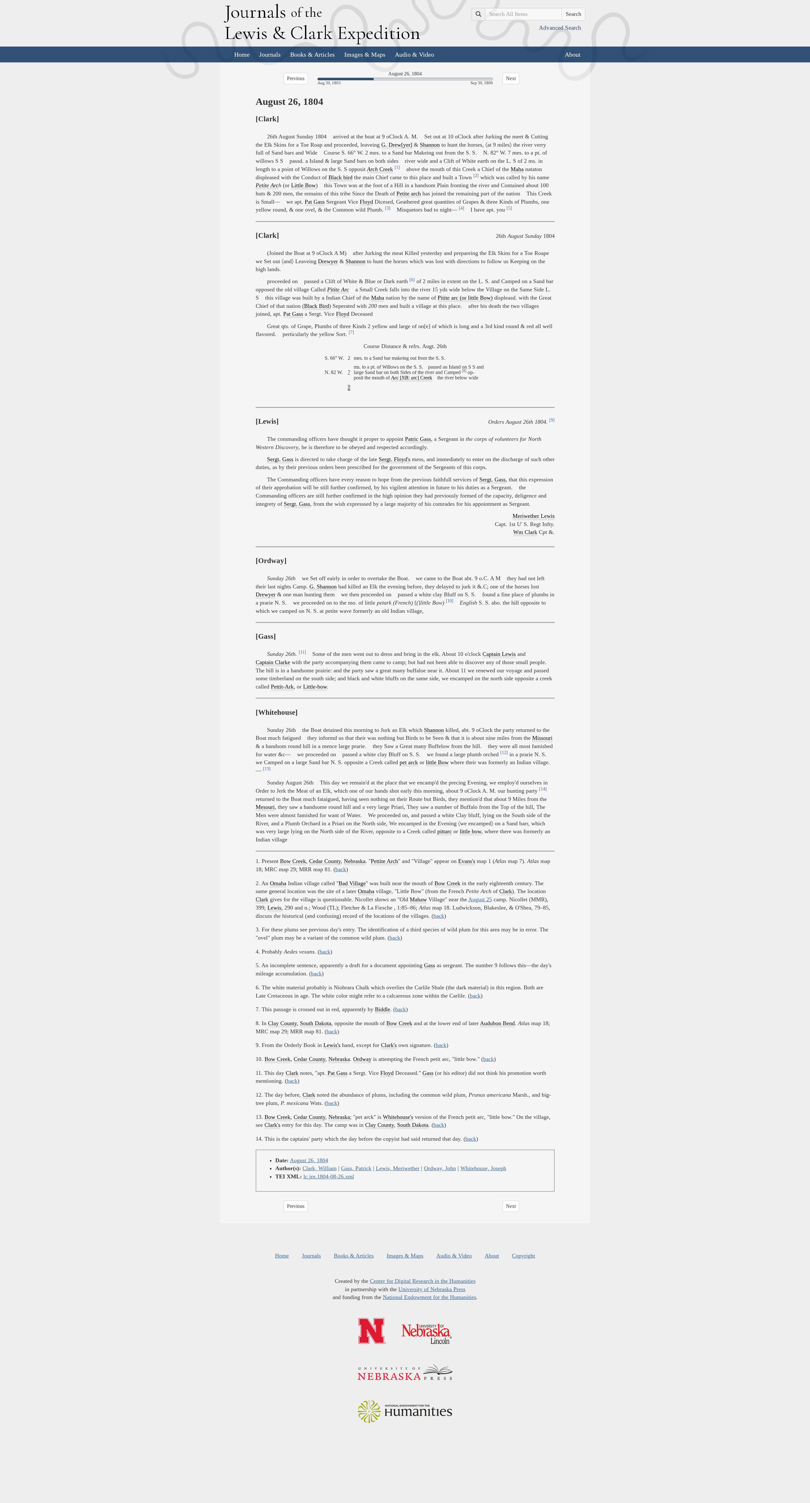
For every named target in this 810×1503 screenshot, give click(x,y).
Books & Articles (312, 54)
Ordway (362, 1059)
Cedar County (325, 861)
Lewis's (331, 1045)
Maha (517, 169)
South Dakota (315, 1023)
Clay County (282, 1023)
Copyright (523, 1255)
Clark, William (319, 1168)
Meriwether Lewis (534, 516)
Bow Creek (293, 861)
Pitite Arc (338, 289)
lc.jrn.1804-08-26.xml (328, 1176)
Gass (429, 965)
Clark (505, 891)
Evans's (466, 861)
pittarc (444, 831)
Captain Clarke (273, 662)
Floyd (366, 202)
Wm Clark (525, 532)
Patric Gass (418, 439)
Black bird (340, 177)
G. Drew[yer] (396, 145)
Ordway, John (440, 1168)
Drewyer (328, 261)
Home (242, 54)
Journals (270, 54)
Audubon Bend (497, 1023)
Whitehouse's (398, 1117)
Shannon (430, 145)
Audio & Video (414, 54)
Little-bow (315, 686)
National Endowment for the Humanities (429, 1297)
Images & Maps (364, 54)
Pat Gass (315, 202)
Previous (295, 78)
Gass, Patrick (356, 1168)
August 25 (480, 899)
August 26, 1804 (309, 1160)
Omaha (278, 883)
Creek (380, 169)
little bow (470, 831)
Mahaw (418, 899)
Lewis (274, 907)
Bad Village (352, 883)
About (573, 54)
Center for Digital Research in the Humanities (423, 1281)
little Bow (437, 762)
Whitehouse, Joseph (483, 1168)
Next (511, 78)
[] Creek (411, 378)
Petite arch (408, 193)
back (340, 869)
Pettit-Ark (282, 686)
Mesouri (265, 807)
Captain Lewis (499, 654)
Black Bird (316, 306)
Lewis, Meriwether (398, 1168)
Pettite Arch (384, 861)
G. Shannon (323, 586)
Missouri (542, 738)
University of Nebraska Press (431, 1289)
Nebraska (354, 861)
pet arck (409, 762)
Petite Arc (267, 185)
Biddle (382, 1009)
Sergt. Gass (280, 459)
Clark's (389, 1045)
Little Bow (303, 185)
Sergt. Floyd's (394, 459)
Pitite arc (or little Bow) (465, 298)
